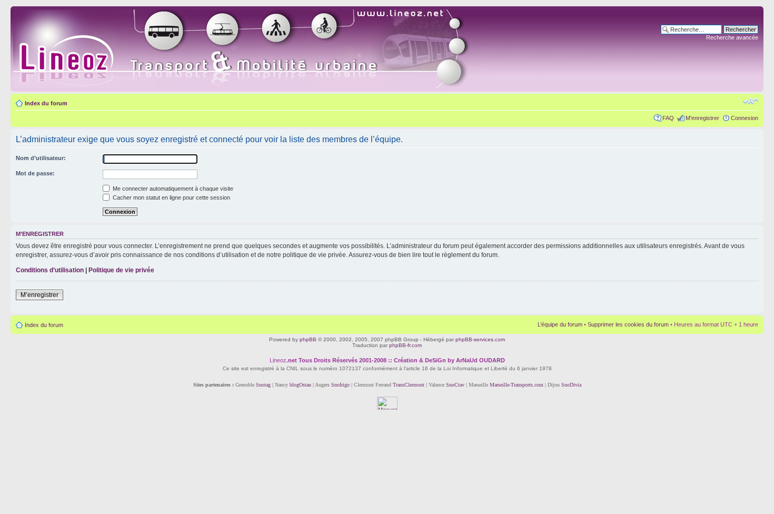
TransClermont (408, 385)
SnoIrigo (340, 385)
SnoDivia (571, 385)
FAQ (668, 118)
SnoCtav (455, 385)
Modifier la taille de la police (750, 101)
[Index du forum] (253, 49)
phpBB (308, 339)
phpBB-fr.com (405, 345)
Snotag (263, 385)
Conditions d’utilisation (50, 270)
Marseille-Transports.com (517, 385)
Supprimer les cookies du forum (628, 324)
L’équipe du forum (560, 324)
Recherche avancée (732, 37)
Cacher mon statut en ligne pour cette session (170, 197)
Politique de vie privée (121, 270)
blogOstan (300, 385)
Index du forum (46, 103)
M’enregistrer (702, 118)
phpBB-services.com (480, 339)
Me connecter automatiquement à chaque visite (172, 188)
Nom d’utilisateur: (41, 158)
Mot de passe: (35, 173)
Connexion (744, 118)
